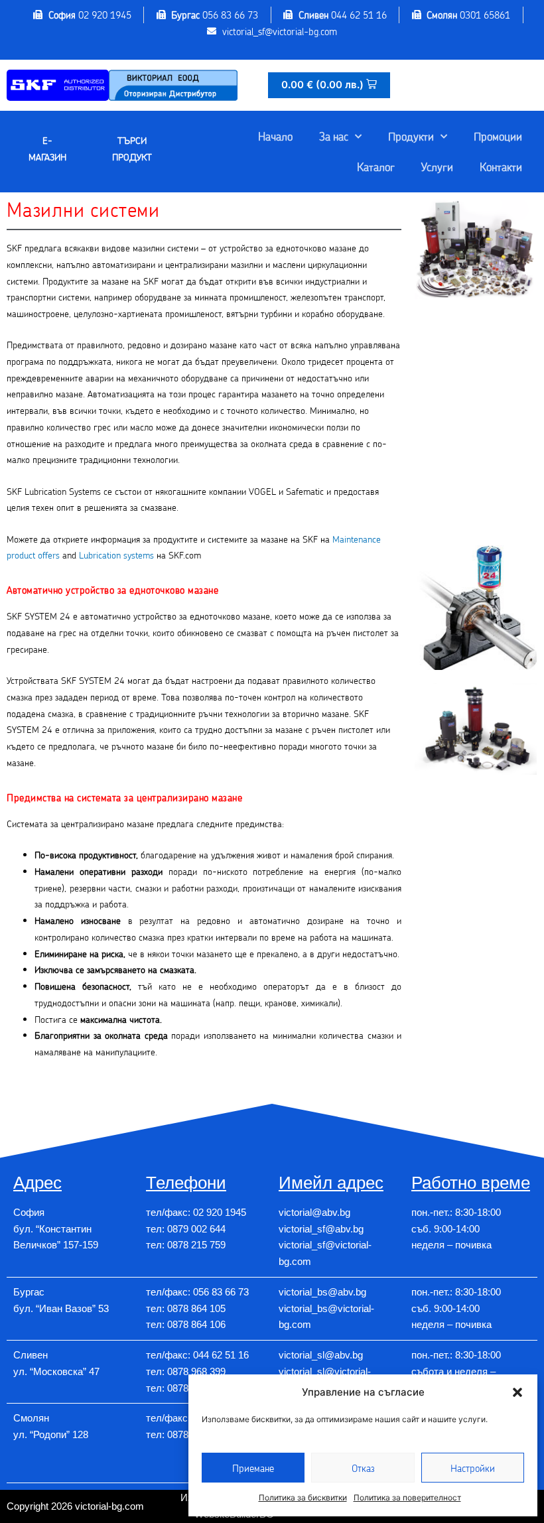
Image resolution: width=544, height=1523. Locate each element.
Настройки (472, 1468)
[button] (517, 1392)
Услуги (437, 166)
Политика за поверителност (407, 1497)
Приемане (253, 1468)
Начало (275, 136)
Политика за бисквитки (303, 1497)
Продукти (411, 136)
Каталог (376, 166)
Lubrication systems (116, 555)
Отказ (363, 1468)
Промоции (498, 136)
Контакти (501, 166)
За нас (333, 136)
